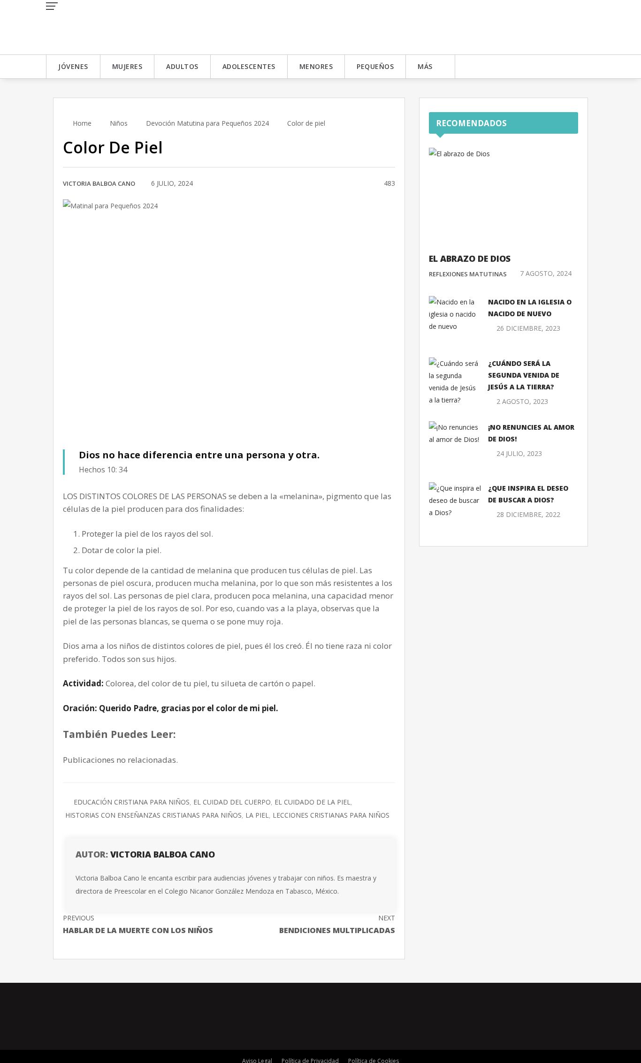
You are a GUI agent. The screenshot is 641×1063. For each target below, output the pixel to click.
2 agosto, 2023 (522, 401)
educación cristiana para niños (132, 801)
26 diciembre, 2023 (528, 328)
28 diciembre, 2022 (528, 514)
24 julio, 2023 (519, 453)
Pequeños (375, 66)
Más (425, 66)
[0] (365, 184)
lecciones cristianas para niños (331, 815)
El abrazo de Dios (470, 258)
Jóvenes (73, 66)
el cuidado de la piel (313, 801)
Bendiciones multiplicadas (337, 924)
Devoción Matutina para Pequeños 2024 (207, 123)
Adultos (182, 66)
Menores (316, 66)
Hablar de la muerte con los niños (138, 924)
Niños (119, 123)
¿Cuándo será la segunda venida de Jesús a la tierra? (523, 375)
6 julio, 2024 (172, 183)
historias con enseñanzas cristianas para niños (153, 815)
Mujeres (127, 66)
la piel (257, 815)
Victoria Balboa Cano (99, 183)
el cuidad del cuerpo (232, 801)
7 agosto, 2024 (546, 273)
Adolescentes (248, 66)
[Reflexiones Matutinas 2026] (114, 26)
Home (81, 123)
